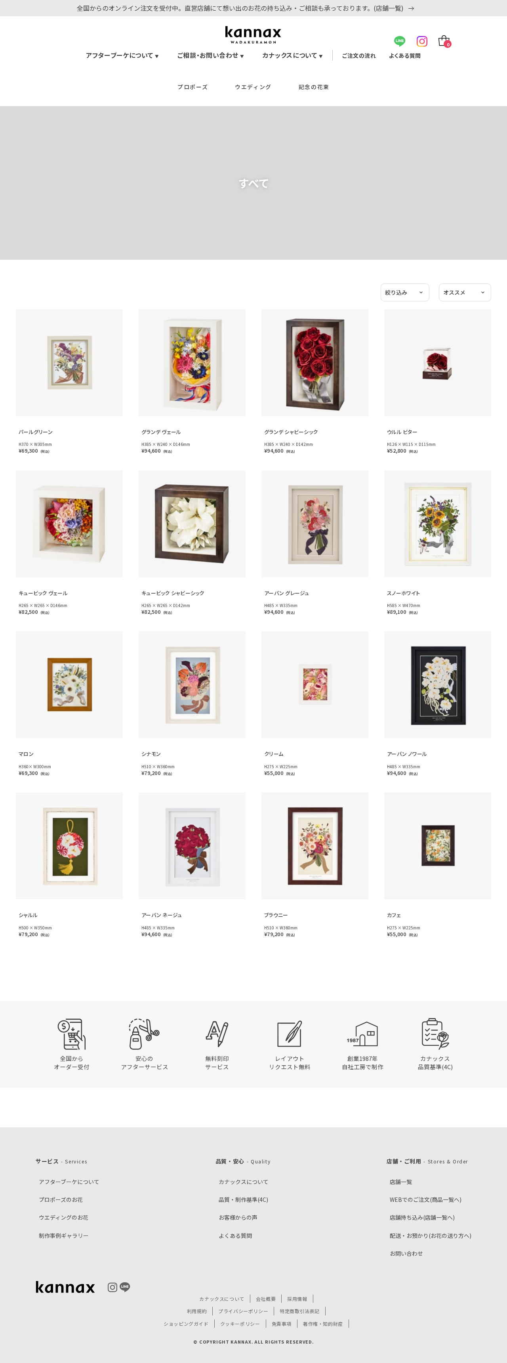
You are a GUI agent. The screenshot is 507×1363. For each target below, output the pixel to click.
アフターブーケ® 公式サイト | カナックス (253, 35)
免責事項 (282, 1323)
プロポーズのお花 (61, 1199)
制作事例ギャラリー (64, 1235)
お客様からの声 (238, 1217)
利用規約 (197, 1311)
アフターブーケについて (122, 55)
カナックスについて (293, 55)
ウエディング (253, 87)
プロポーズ (192, 87)
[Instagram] (422, 41)
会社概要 (266, 1298)
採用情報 (297, 1298)
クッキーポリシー (240, 1323)
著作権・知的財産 (323, 1323)
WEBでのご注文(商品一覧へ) (425, 1199)
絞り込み (396, 292)
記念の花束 (314, 87)
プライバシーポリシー (243, 1311)
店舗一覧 (401, 1182)
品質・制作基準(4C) (243, 1199)
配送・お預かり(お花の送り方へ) (430, 1235)
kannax (65, 1287)
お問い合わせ (406, 1253)
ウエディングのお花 (63, 1217)
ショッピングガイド (186, 1323)
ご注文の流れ (359, 55)
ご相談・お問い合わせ (210, 55)
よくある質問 (405, 55)
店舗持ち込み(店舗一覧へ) (422, 1217)
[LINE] (400, 41)
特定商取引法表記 (300, 1311)
